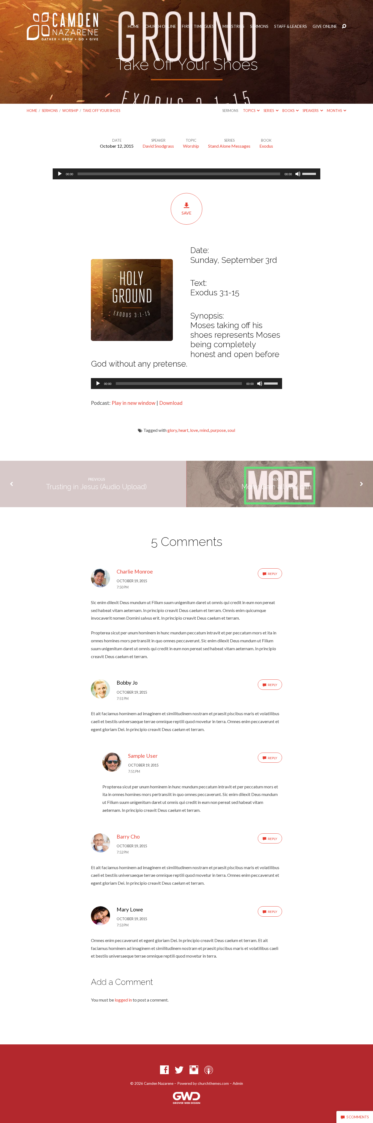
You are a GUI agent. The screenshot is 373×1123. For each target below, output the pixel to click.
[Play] (60, 174)
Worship (70, 110)
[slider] (310, 173)
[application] (186, 173)
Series (269, 110)
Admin (238, 1083)
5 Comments (357, 1117)
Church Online (160, 26)
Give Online (325, 26)
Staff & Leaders (290, 26)
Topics (249, 110)
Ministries (233, 26)
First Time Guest (199, 26)
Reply (272, 574)
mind (204, 430)
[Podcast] (208, 1069)
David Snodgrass (158, 145)
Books (288, 110)
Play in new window (133, 403)
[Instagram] (194, 1069)
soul (231, 430)
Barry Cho (128, 836)
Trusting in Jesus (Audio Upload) (96, 487)
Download (170, 403)
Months (334, 110)
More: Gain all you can (276, 487)
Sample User (143, 756)
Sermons (259, 26)
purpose (218, 430)
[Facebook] (164, 1069)
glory (172, 430)
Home (133, 26)
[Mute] (298, 174)
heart (183, 430)
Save (186, 212)
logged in (123, 999)
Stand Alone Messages (229, 145)
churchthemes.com (213, 1083)
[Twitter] (179, 1069)
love (194, 430)
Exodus (266, 145)
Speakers (311, 110)
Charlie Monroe (135, 571)
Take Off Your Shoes (101, 110)
